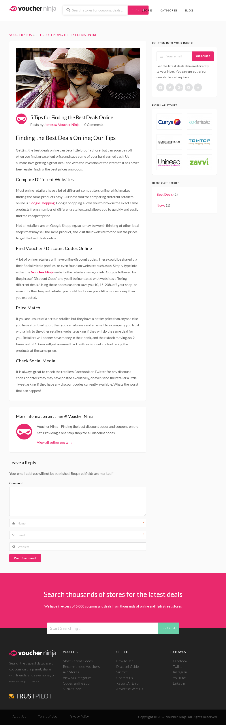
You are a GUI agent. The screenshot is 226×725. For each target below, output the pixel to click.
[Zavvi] (199, 162)
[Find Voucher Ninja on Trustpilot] (30, 692)
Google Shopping (42, 203)
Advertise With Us (129, 689)
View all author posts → (55, 442)
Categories (168, 10)
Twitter (178, 666)
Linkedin (179, 683)
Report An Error (128, 683)
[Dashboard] (208, 8)
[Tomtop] (199, 142)
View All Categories (77, 678)
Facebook (180, 661)
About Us (19, 716)
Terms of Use (47, 716)
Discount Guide (127, 666)
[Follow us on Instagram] (198, 87)
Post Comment (25, 558)
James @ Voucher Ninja (61, 124)
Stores (147, 10)
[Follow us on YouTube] (189, 87)
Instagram (180, 672)
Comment (16, 483)
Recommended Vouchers (81, 666)
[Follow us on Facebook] (160, 87)
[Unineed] (169, 162)
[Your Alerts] (201, 8)
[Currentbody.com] (169, 142)
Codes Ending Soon (77, 683)
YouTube (179, 678)
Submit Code (72, 689)
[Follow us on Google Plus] (179, 87)
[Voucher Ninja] (32, 8)
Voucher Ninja (42, 272)
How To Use (125, 661)
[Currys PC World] (169, 121)
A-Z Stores (71, 672)
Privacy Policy (79, 716)
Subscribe (203, 56)
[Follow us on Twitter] (170, 87)
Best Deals (164, 194)
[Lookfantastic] (199, 121)
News (160, 205)
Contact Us (124, 678)
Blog (189, 10)
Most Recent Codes (78, 661)
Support (122, 672)
